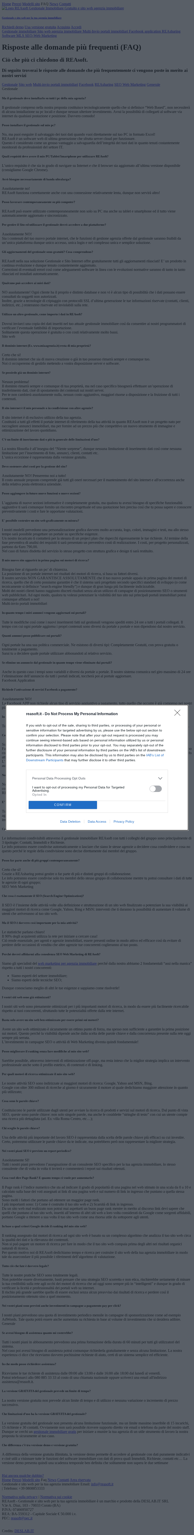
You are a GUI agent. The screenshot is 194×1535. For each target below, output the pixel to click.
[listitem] (97, 778)
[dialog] (97, 767)
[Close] (178, 714)
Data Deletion (70, 821)
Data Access (97, 821)
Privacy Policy (124, 821)
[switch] (156, 789)
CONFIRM (63, 805)
